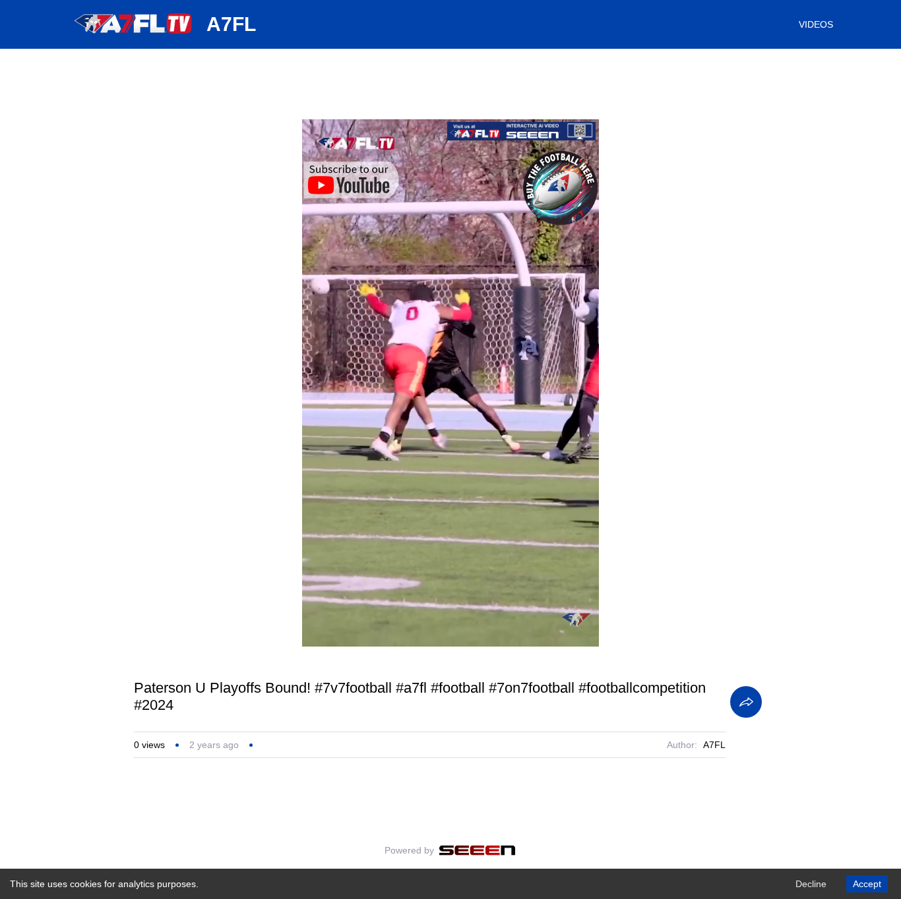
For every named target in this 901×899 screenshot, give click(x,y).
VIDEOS (816, 24)
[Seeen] (477, 850)
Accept (867, 884)
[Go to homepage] (134, 38)
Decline (810, 884)
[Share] (746, 702)
